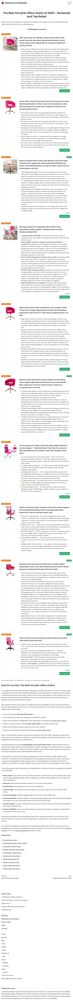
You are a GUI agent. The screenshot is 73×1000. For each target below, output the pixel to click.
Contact (4, 928)
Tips (3, 956)
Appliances (5, 953)
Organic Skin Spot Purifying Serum (13, 907)
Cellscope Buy (6, 910)
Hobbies (5, 963)
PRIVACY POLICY (7, 975)
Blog (2, 940)
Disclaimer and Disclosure (10, 919)
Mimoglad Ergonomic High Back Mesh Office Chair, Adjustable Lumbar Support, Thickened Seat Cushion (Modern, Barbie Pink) (41, 229)
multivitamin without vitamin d (11, 897)
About (3, 925)
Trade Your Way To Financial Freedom (14, 900)
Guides (3, 947)
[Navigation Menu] (69, 2)
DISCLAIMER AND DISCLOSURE (11, 979)
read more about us (22, 831)
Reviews (4, 937)
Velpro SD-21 (5, 903)
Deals (3, 944)
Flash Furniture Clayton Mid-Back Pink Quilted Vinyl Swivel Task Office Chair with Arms (43, 639)
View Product (65, 91)
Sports (3, 960)
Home (3, 934)
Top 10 (3, 950)
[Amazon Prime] (67, 213)
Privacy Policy (6, 922)
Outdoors (5, 966)
